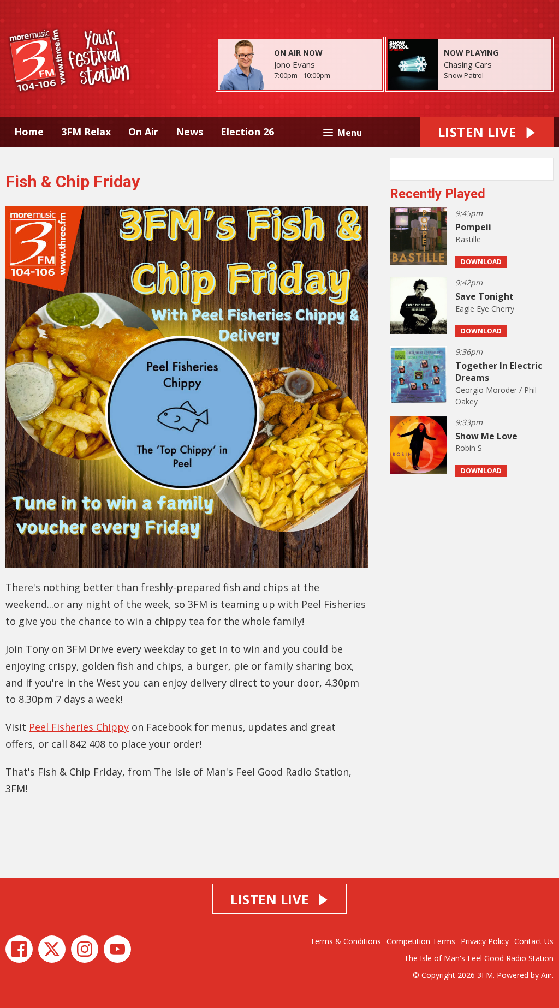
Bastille (468, 239)
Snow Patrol (464, 75)
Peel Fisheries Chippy (79, 726)
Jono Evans (294, 64)
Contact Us (534, 941)
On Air (143, 131)
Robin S (468, 448)
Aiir (546, 975)
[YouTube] (117, 949)
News (189, 131)
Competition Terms (420, 941)
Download (481, 261)
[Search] (544, 169)
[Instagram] (84, 949)
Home (29, 131)
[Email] (343, 76)
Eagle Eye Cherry (484, 308)
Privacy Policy (485, 941)
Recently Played (437, 193)
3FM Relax (86, 131)
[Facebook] (19, 949)
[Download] (497, 76)
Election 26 (247, 131)
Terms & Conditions (345, 941)
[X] (52, 949)
